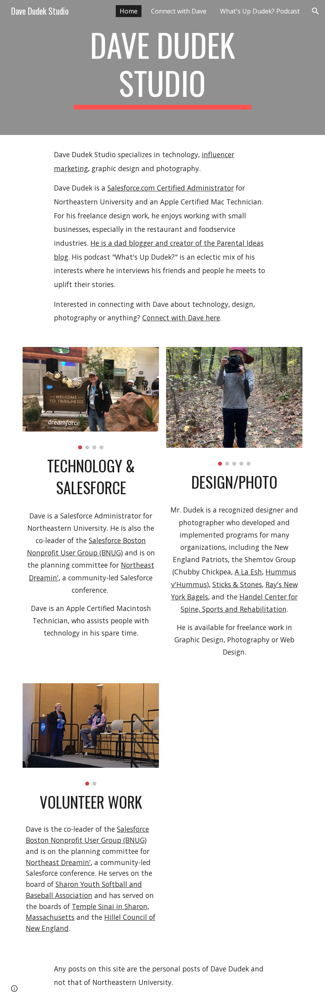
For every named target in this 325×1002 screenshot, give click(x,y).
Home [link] (129, 11)
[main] (163, 67)
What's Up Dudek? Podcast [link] (260, 11)
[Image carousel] (91, 398)
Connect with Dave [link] (178, 11)
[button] (315, 11)
